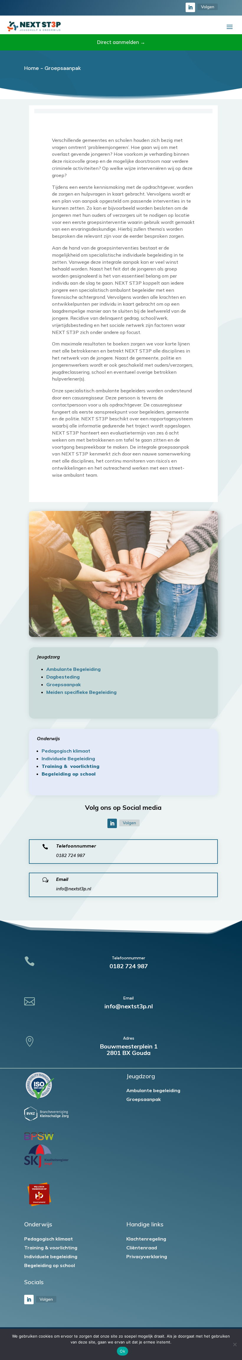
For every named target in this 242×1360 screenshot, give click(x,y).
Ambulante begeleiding (153, 1090)
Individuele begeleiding (50, 1256)
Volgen (207, 6)
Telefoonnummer (76, 846)
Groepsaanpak (143, 1099)
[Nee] (235, 1344)
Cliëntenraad (141, 1248)
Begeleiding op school (49, 1265)
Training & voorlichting (50, 1248)
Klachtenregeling (146, 1239)
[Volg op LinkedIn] (190, 7)
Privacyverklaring (146, 1256)
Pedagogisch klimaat (48, 1239)
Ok (122, 1351)
